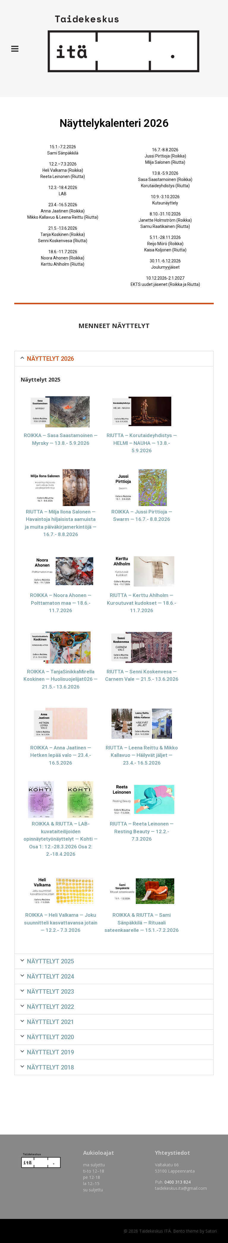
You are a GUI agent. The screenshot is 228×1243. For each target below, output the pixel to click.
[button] (114, 358)
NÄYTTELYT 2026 (50, 358)
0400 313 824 (177, 1182)
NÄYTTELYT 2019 (50, 1052)
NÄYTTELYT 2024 (50, 976)
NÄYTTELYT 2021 (50, 1021)
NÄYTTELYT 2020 (50, 1037)
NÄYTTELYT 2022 (50, 1006)
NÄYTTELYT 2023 (50, 991)
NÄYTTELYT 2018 (50, 1067)
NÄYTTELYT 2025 (50, 961)
